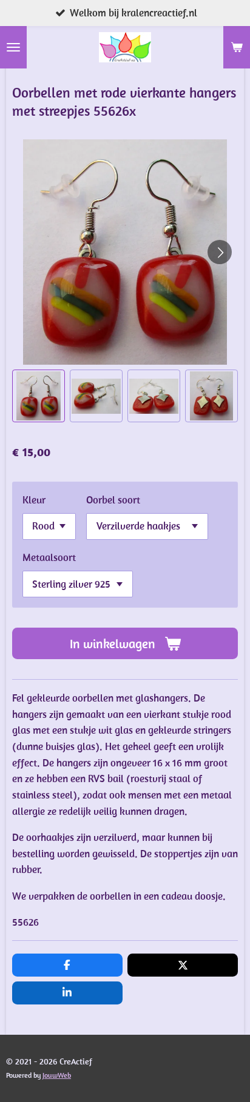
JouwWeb (56, 1075)
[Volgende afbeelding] (220, 252)
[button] (38, 396)
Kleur (34, 499)
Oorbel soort (113, 499)
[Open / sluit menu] (13, 47)
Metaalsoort (49, 557)
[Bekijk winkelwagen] (236, 47)
